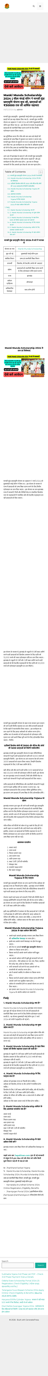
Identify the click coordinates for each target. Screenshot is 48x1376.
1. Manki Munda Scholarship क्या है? (22, 210)
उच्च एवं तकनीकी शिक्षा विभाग (13, 1178)
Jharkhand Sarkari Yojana (18, 1168)
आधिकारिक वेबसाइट (18, 938)
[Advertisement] (24, 38)
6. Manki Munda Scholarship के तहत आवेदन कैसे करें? (25, 233)
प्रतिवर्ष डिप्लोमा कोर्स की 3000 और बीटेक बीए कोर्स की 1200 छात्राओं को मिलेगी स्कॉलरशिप (26, 185)
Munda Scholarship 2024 (32, 1174)
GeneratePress (32, 1320)
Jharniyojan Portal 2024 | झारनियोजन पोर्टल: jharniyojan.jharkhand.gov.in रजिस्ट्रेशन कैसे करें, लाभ (23, 1194)
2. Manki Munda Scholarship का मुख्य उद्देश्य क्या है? (25, 214)
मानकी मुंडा (27, 1178)
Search (5, 1261)
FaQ (8, 207)
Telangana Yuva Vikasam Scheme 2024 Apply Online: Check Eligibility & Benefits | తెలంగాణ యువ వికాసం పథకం (23, 1293)
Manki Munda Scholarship (30, 249)
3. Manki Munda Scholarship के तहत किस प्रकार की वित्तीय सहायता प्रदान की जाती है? (24, 219)
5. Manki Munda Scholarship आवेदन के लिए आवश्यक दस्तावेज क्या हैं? (25, 228)
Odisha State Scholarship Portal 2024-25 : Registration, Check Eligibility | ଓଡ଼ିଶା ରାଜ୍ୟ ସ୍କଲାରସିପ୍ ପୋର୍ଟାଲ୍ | (21, 1283)
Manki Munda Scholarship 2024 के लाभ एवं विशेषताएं (26, 179)
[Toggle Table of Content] (39, 172)
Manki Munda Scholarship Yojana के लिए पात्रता (21, 198)
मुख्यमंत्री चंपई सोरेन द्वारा (23, 1181)
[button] (34, 6)
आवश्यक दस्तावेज (16, 194)
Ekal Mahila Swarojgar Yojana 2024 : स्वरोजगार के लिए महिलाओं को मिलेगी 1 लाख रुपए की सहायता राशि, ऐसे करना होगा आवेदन (23, 1309)
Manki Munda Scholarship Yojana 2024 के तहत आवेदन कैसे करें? (23, 203)
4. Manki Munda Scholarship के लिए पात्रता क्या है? (25, 223)
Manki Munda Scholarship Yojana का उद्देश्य (25, 190)
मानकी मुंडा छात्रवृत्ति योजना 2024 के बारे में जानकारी (26, 175)
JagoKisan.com (22, 1155)
